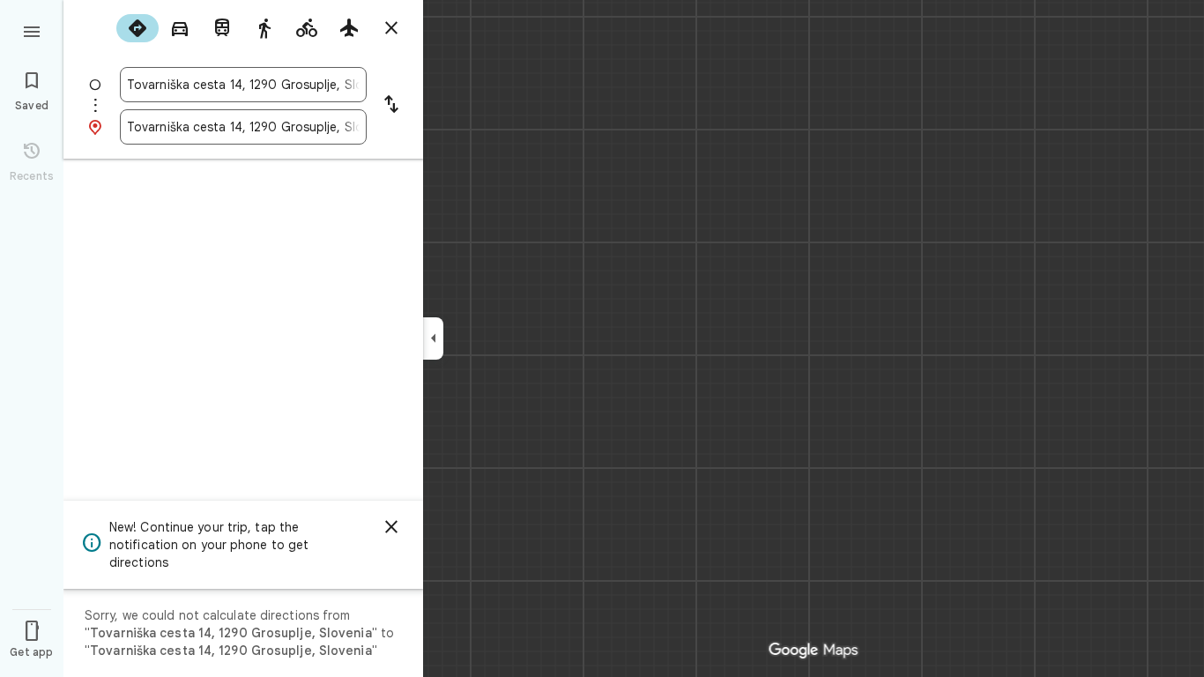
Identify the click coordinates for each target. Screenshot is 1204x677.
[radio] (137, 28)
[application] (602, 338)
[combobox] (243, 84)
